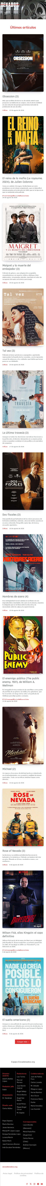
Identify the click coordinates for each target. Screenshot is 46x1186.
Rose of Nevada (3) (13, 851)
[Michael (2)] (23, 735)
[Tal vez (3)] (23, 317)
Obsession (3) (10, 96)
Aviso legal (7, 1173)
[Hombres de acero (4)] (23, 563)
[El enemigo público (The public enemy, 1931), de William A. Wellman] (23, 645)
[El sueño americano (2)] (23, 986)
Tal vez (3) (8, 351)
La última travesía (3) (15, 433)
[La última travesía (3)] (23, 399)
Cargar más (22, 1042)
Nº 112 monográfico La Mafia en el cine (15, 196)
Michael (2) (9, 769)
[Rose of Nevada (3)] (23, 817)
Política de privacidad (23, 1173)
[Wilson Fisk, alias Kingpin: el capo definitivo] (23, 899)
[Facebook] (27, 1184)
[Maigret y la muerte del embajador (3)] (23, 232)
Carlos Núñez (7, 1108)
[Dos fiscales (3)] (23, 481)
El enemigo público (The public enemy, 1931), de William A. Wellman (20, 682)
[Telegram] (38, 1184)
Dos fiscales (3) (11, 515)
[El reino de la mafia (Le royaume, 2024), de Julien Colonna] (23, 145)
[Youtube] (42, 1184)
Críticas (4, 110)
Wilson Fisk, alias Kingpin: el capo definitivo (22, 934)
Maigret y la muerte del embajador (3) (16, 267)
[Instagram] (34, 1184)
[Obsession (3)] (23, 63)
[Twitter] (31, 1184)
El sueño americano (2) (16, 1020)
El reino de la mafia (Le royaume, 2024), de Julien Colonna (22, 180)
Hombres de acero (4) (15, 596)
